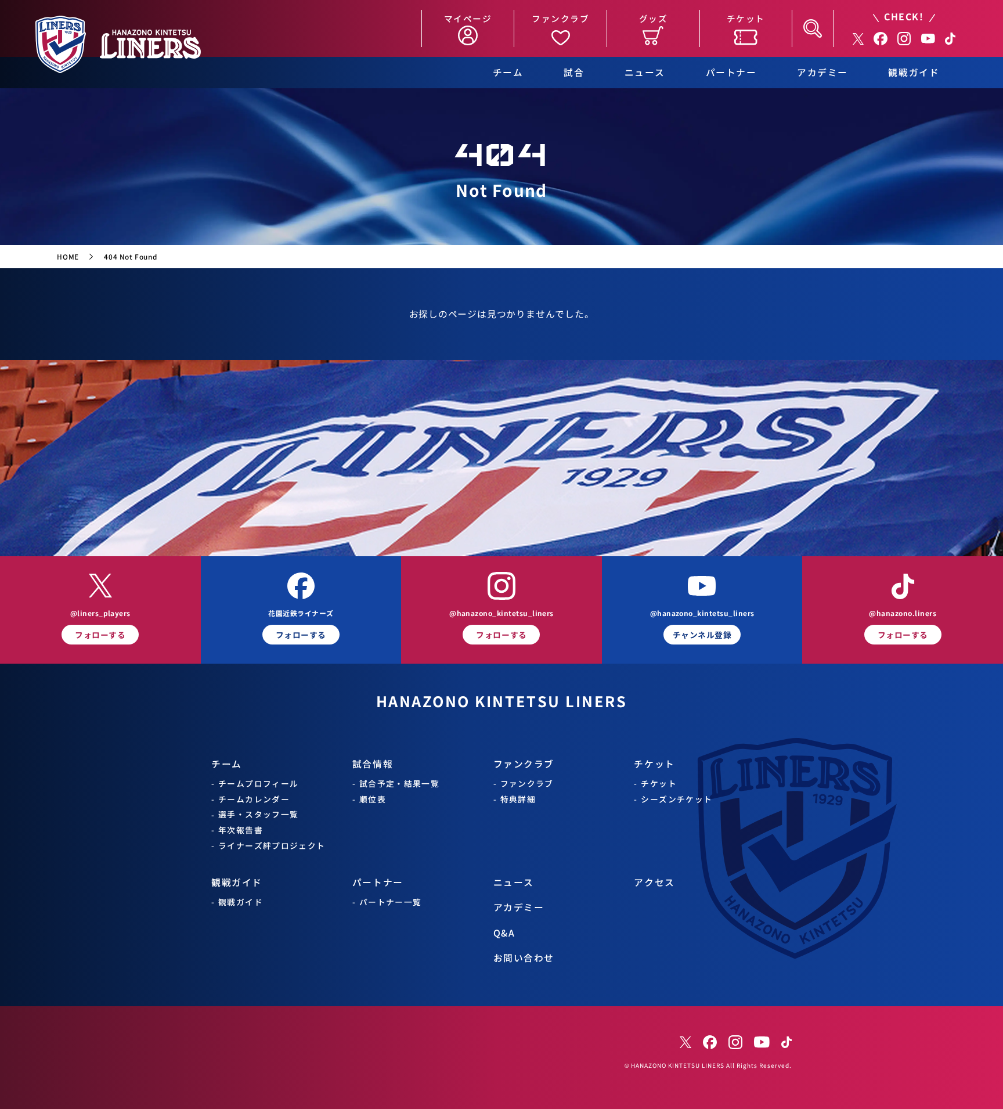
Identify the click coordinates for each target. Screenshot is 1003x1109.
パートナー (731, 72)
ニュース (645, 72)
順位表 (372, 799)
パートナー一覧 (390, 902)
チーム (508, 72)
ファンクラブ (523, 764)
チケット (654, 764)
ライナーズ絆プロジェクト (272, 846)
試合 (574, 72)
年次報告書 (240, 830)
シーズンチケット (676, 799)
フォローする (100, 634)
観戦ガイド (913, 72)
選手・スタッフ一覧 (258, 814)
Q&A (504, 933)
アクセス (654, 882)
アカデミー (822, 72)
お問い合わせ (523, 958)
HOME (67, 256)
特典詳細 (518, 799)
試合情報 (372, 764)
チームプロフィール (258, 783)
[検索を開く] (812, 28)
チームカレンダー (254, 799)
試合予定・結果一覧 (399, 783)
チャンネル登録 (702, 634)
